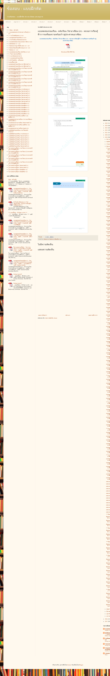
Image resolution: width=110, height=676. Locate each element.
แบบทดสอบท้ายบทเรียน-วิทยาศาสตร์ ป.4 (19, 97)
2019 (106, 137)
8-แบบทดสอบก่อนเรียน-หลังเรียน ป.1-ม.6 (19, 52)
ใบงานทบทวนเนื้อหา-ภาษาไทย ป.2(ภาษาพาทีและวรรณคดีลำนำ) (20, 152)
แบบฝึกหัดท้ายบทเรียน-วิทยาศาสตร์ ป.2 (18, 138)
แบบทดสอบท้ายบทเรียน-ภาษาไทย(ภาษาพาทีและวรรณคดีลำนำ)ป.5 (20, 82)
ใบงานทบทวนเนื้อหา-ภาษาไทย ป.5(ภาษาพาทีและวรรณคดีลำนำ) (20, 162)
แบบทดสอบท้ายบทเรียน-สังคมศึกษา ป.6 (18, 113)
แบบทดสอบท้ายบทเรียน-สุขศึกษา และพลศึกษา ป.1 (18, 116)
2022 (106, 130)
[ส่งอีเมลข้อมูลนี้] (46, 237)
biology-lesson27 (18, 283)
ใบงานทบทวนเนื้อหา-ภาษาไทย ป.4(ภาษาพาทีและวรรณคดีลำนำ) (20, 159)
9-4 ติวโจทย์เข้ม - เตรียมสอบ (15, 60)
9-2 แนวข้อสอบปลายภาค (15, 56)
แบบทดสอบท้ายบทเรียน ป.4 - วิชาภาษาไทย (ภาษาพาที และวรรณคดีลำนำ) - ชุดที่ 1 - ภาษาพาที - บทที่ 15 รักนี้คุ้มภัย (23, 222)
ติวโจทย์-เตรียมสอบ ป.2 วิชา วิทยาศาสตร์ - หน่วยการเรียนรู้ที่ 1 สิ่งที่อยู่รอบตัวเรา (22, 203)
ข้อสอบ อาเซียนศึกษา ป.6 (55, 239)
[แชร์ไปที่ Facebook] (51, 237)
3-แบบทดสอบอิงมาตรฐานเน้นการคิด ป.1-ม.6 (20, 42)
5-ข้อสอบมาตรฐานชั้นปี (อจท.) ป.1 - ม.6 (18, 46)
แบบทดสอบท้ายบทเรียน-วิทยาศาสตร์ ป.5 (19, 99)
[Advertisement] (68, 301)
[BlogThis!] (48, 237)
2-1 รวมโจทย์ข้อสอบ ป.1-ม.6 (15, 35)
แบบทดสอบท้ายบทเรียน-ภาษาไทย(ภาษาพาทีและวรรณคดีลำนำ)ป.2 (20, 72)
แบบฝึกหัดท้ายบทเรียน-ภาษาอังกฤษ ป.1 (18, 134)
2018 (106, 619)
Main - (106, 654)
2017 (106, 621)
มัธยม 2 (82, 22)
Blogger (81, 665)
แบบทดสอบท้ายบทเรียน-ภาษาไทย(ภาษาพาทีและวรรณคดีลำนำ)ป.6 (20, 86)
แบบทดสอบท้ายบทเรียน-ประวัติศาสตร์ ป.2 (19, 66)
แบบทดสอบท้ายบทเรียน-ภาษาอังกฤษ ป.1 (19, 89)
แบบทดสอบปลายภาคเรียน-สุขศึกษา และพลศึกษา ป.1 (19, 125)
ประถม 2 (34, 22)
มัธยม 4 (97, 22)
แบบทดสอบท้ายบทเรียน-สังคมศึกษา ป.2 (18, 105)
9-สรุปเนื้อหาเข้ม (12, 62)
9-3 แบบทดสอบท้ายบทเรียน (15, 58)
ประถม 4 (50, 22)
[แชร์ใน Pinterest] (53, 237)
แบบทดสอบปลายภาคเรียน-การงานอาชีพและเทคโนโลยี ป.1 (20, 119)
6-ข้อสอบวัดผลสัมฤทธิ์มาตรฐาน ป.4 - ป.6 (19, 48)
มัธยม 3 (89, 22)
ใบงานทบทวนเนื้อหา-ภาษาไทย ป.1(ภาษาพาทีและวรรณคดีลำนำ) (20, 148)
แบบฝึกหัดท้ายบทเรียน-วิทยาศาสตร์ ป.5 (18, 144)
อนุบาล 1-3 (17, 22)
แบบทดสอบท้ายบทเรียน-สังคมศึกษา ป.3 (18, 107)
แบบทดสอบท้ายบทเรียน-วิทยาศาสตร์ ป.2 (19, 93)
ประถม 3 (42, 22)
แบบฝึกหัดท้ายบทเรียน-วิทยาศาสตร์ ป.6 (18, 146)
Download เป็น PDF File (68, 52)
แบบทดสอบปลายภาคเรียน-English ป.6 (18, 128)
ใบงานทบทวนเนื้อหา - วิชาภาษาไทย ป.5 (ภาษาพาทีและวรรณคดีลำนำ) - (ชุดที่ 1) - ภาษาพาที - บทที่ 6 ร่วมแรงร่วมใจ (23, 249)
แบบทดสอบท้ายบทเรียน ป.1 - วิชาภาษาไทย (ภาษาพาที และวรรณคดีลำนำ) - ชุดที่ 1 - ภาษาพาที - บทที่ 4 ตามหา (23, 236)
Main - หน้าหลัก (12, 179)
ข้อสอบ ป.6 (46, 239)
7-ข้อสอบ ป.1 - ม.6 (13, 50)
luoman (69, 665)
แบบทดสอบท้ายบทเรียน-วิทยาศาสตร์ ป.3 (19, 95)
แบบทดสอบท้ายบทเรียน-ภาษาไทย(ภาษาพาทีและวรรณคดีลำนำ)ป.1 (20, 68)
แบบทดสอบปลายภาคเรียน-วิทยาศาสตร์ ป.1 (19, 122)
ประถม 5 (58, 22)
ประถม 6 (66, 22)
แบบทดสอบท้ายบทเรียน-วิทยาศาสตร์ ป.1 (19, 91)
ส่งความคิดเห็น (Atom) (51, 318)
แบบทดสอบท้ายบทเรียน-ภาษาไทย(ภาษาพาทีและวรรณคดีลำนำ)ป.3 (20, 75)
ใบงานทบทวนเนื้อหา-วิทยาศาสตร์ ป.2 (18, 167)
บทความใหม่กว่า (42, 315)
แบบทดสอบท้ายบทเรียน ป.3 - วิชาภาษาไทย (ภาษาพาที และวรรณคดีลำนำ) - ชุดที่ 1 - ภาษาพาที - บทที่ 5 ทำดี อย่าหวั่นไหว (23, 191)
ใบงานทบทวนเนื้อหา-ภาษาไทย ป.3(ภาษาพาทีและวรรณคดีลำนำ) (20, 155)
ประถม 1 (25, 22)
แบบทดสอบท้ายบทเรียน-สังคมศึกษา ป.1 (18, 103)
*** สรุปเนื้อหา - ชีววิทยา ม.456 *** (17, 212)
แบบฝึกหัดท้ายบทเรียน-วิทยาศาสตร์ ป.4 (18, 142)
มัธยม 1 (74, 22)
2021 (106, 132)
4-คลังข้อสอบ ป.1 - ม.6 (14, 43)
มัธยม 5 (104, 22)
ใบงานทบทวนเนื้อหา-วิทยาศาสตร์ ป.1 (18, 165)
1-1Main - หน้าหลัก (13, 30)
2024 (106, 125)
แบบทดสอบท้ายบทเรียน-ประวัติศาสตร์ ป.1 (19, 64)
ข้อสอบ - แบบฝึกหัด (24, 8)
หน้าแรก (8, 22)
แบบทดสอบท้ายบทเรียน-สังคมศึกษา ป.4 (18, 109)
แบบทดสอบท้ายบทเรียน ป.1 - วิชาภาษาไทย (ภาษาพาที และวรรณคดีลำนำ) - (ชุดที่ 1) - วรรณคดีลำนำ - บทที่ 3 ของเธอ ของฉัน (23, 263)
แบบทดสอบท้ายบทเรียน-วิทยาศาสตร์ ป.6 (19, 101)
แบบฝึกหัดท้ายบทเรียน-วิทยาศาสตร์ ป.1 (18, 136)
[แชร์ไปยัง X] (49, 237)
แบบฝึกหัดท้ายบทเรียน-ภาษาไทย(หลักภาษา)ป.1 (18, 130)
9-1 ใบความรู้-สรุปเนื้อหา (14, 54)
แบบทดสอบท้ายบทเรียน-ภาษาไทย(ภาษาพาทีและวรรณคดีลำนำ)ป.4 (20, 79)
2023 (106, 128)
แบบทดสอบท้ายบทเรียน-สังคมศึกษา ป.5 (18, 111)
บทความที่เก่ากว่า (93, 315)
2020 (106, 135)
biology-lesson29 (18, 274)
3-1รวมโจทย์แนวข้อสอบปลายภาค (17, 39)
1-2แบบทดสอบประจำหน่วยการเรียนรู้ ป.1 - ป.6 (19, 32)
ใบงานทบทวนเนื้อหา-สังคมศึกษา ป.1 (18, 169)
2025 (106, 123)
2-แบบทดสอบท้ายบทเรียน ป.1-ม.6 (17, 37)
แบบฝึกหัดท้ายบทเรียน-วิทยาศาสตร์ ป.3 (18, 140)
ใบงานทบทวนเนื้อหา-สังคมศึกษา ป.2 (18, 171)
